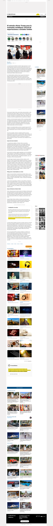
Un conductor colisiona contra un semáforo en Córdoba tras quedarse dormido (41, 96)
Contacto (31, 524)
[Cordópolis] (12, 515)
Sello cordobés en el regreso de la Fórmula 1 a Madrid (12, 488)
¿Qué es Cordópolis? (23, 524)
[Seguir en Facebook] (38, 516)
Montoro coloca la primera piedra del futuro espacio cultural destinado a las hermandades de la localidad (25, 400)
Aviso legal (28, 524)
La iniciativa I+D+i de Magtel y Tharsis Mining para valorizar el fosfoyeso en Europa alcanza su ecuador (12, 412)
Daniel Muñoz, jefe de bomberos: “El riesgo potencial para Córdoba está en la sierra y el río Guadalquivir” (37, 214)
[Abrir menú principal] (45, 14)
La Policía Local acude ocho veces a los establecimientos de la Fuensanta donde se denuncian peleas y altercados (26, 428)
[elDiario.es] (12, 517)
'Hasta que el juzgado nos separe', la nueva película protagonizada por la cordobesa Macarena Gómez (13, 477)
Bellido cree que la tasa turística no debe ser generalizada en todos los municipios (25, 412)
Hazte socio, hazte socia (24, 521)
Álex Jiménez (8, 489)
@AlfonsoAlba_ (10, 417)
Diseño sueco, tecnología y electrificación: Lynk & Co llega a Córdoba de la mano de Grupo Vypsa (37, 168)
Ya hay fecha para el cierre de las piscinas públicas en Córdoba (25, 488)
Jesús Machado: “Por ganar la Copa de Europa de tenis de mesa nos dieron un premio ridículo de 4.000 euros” (37, 223)
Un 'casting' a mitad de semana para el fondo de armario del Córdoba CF (26, 477)
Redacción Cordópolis (9, 402)
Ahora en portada (10, 443)
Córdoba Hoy (10, 16)
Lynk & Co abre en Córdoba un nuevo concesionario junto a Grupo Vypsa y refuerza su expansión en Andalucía (37, 159)
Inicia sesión (41, 14)
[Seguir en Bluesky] (36, 516)
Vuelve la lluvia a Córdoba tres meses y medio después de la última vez (26, 440)
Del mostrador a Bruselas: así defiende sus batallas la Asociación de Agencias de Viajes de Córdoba (37, 172)
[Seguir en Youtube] (41, 516)
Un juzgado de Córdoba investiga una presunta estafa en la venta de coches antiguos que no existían (12, 465)
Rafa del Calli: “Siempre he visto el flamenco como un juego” (37, 210)
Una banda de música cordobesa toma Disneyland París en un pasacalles (25, 499)
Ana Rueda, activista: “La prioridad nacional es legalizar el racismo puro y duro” (37, 219)
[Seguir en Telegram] (39, 516)
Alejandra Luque (9, 466)
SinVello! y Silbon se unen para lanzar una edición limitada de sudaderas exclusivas (37, 177)
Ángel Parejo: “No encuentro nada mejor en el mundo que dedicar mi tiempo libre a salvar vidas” (37, 227)
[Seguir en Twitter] (37, 516)
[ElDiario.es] (42, 16)
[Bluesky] (24, 34)
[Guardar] (29, 34)
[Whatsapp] (21, 34)
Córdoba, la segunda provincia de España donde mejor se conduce (12, 428)
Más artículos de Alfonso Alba (11, 416)
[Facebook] (22, 34)
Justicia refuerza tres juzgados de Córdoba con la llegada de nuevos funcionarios (12, 499)
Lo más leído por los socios (11, 390)
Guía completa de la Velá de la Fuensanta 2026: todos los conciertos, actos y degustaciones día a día (41, 125)
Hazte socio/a (37, 14)
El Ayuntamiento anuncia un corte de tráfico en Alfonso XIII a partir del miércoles (25, 510)
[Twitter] (26, 34)
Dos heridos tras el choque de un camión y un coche (12, 440)
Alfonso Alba (8, 429)
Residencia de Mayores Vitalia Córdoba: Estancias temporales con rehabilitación (37, 164)
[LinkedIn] (28, 34)
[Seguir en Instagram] (40, 516)
